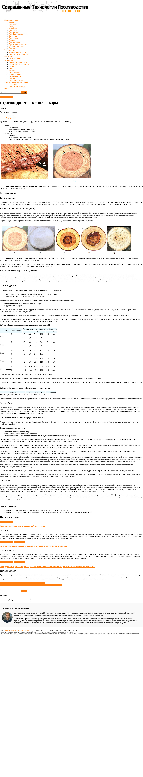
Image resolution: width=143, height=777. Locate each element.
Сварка (11, 22)
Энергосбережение (16, 80)
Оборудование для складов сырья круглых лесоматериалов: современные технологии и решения (47, 566)
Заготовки (13, 36)
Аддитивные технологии (18, 44)
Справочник (13, 48)
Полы (11, 68)
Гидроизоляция (15, 74)
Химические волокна (17, 86)
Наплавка (12, 24)
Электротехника (15, 58)
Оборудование (14, 42)
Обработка (13, 28)
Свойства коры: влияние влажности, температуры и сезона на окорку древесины (31, 585)
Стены (11, 66)
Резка (11, 26)
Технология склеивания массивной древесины (22, 526)
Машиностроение (11, 20)
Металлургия (9, 50)
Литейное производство (18, 34)
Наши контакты (23, 631)
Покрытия (13, 30)
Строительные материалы (19, 64)
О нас (6, 88)
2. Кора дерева (9, 118)
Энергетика (8, 56)
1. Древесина (9, 116)
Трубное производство (17, 52)
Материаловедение (16, 46)
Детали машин (14, 38)
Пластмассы (13, 84)
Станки (12, 40)
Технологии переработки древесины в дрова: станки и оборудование (33, 546)
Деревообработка (6, 97)
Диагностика (14, 32)
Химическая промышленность (16, 82)
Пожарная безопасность (18, 62)
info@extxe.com (10, 631)
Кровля (12, 70)
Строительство (10, 60)
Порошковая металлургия (18, 54)
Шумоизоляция (15, 76)
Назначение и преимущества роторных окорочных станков (22, 583)
